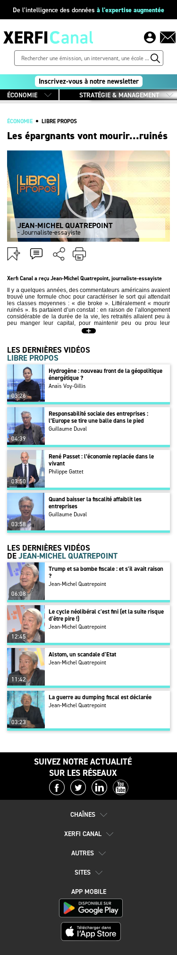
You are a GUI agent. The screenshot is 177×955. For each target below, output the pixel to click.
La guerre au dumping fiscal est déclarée (100, 697)
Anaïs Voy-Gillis (67, 386)
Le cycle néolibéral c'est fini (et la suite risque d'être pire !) (106, 615)
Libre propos (59, 121)
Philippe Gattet (66, 471)
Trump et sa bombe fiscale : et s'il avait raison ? (106, 572)
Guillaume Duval (68, 429)
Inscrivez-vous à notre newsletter (89, 81)
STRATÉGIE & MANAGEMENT (119, 95)
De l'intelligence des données (88, 10)
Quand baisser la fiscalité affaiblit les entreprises (95, 503)
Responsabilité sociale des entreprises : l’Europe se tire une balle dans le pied (98, 417)
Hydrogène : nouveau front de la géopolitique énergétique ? (105, 374)
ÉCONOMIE (22, 95)
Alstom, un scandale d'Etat (82, 654)
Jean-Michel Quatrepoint (77, 584)
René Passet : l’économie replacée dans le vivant (101, 460)
